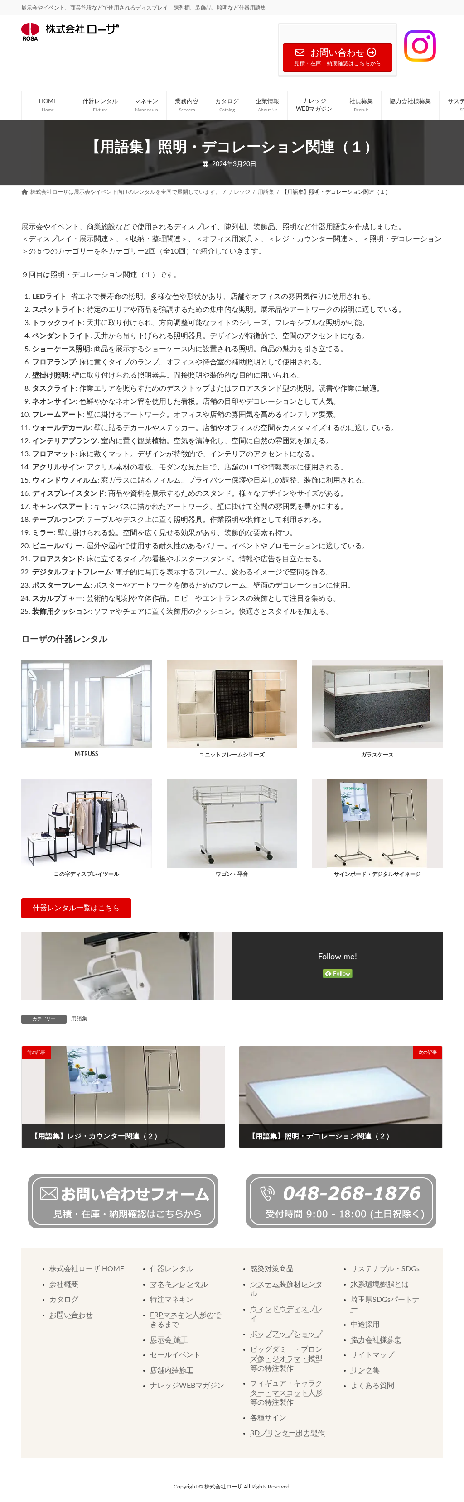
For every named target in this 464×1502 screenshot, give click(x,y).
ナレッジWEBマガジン (187, 1385)
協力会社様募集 (376, 1340)
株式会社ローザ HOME (86, 1268)
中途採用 (365, 1324)
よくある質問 (372, 1385)
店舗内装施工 (171, 1370)
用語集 (79, 1018)
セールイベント (175, 1354)
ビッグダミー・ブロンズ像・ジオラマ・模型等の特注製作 (286, 1359)
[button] (76, 908)
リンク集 (365, 1370)
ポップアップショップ (286, 1334)
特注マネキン (171, 1299)
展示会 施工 (169, 1340)
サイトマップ (372, 1354)
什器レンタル (171, 1268)
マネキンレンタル (179, 1284)
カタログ (63, 1299)
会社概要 (63, 1284)
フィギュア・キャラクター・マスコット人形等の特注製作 (286, 1393)
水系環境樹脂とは (380, 1284)
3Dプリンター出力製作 (287, 1433)
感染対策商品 (272, 1268)
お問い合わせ (71, 1315)
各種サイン (268, 1417)
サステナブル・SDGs (385, 1268)
